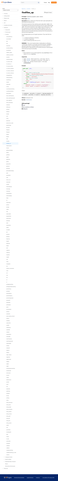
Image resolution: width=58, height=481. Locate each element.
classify (7, 82)
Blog (49, 2)
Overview (6, 13)
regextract (8, 357)
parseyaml (8, 300)
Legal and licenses (30, 477)
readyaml (8, 347)
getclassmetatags (9, 150)
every (7, 118)
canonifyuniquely (9, 59)
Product (45, 2)
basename (8, 45)
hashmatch (8, 182)
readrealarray (8, 334)
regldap (7, 361)
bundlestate (8, 50)
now (7, 275)
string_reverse (9, 413)
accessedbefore (9, 36)
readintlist (8, 329)
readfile (7, 325)
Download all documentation (19, 477)
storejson (8, 393)
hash (7, 177)
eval (7, 116)
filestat (7, 136)
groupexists (8, 175)
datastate (8, 104)
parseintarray (8, 288)
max (7, 259)
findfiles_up (8, 143)
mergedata (8, 263)
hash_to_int (8, 179)
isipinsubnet (8, 218)
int (6, 200)
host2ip (7, 184)
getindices (8, 159)
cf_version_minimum (10, 73)
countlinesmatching (9, 91)
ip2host (7, 204)
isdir (7, 211)
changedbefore (9, 75)
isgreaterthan (8, 216)
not (7, 272)
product (7, 311)
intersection (8, 202)
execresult (8, 120)
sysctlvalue (8, 429)
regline (7, 363)
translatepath (8, 432)
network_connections (10, 268)
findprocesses (9, 145)
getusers (8, 166)
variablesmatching (9, 450)
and (7, 43)
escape (7, 113)
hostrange (8, 188)
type (7, 434)
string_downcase (9, 402)
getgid (7, 157)
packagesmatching (9, 284)
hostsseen (8, 191)
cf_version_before (9, 66)
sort (7, 386)
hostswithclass (9, 193)
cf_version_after (9, 61)
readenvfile (8, 322)
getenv (7, 152)
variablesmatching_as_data (11, 452)
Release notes (6, 18)
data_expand (8, 93)
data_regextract (9, 100)
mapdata (8, 254)
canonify (7, 57)
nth (7, 277)
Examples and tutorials (8, 25)
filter (7, 138)
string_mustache (9, 409)
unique (7, 436)
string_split (8, 416)
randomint (8, 313)
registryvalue (8, 359)
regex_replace (8, 354)
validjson (8, 447)
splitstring (8, 391)
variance (7, 454)
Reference (6, 27)
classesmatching (9, 77)
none (7, 270)
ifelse (7, 197)
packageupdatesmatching (11, 286)
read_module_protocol (10, 316)
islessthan (8, 220)
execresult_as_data (9, 123)
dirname (7, 109)
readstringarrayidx (9, 341)
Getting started (7, 15)
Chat (24, 105)
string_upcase (8, 422)
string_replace (8, 411)
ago (7, 41)
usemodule (8, 441)
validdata (8, 445)
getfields (8, 154)
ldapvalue (8, 243)
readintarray (8, 327)
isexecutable (8, 213)
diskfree (7, 111)
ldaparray (8, 238)
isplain (7, 227)
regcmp (7, 352)
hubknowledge (9, 195)
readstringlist (8, 343)
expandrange (8, 125)
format (7, 147)
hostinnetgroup (9, 186)
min (7, 266)
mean (7, 261)
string (7, 400)
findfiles (7, 141)
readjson (7, 332)
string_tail (8, 418)
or (6, 282)
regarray (7, 350)
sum (7, 427)
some (7, 384)
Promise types (7, 32)
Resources (6, 468)
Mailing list (25, 108)
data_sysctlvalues (9, 102)
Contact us (38, 477)
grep (7, 172)
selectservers (8, 379)
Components (7, 29)
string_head (8, 404)
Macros (6, 463)
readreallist (8, 336)
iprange (7, 207)
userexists (8, 443)
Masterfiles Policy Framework (10, 461)
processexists (8, 309)
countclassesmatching (10, 88)
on (6, 279)
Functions (7, 34)
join (7, 232)
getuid (7, 161)
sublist (7, 425)
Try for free (54, 2)
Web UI (5, 20)
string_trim (8, 420)
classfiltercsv (8, 79)
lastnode (7, 234)
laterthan (8, 236)
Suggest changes (48, 12)
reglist (7, 366)
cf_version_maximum (10, 70)
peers (7, 307)
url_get (7, 438)
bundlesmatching (9, 48)
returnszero (8, 372)
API (4, 22)
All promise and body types (10, 466)
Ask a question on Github (28, 107)
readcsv (7, 318)
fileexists (8, 129)
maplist (7, 257)
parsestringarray (9, 295)
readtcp (7, 345)
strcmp (7, 395)
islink (7, 222)
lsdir (7, 247)
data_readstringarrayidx (10, 98)
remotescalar (8, 370)
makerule (8, 250)
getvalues (8, 168)
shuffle (7, 382)
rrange (7, 377)
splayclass (8, 388)
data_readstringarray (10, 95)
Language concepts (8, 457)
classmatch (8, 84)
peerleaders (8, 304)
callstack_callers (9, 52)
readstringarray (9, 338)
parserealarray (8, 293)
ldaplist (7, 241)
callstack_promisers (9, 54)
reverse (7, 375)
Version (3, 8)
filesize (7, 134)
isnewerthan (8, 225)
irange (7, 209)
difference (8, 107)
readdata (8, 320)
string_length (8, 407)
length (7, 245)
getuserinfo (8, 163)
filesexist (8, 132)
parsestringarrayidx (9, 297)
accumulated (8, 38)
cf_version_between (10, 68)
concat (7, 86)
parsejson (8, 291)
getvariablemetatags (10, 170)
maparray (8, 252)
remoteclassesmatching (10, 368)
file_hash (8, 127)
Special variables (8, 459)
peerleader (8, 302)
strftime (7, 397)
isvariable (8, 229)
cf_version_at (8, 63)
